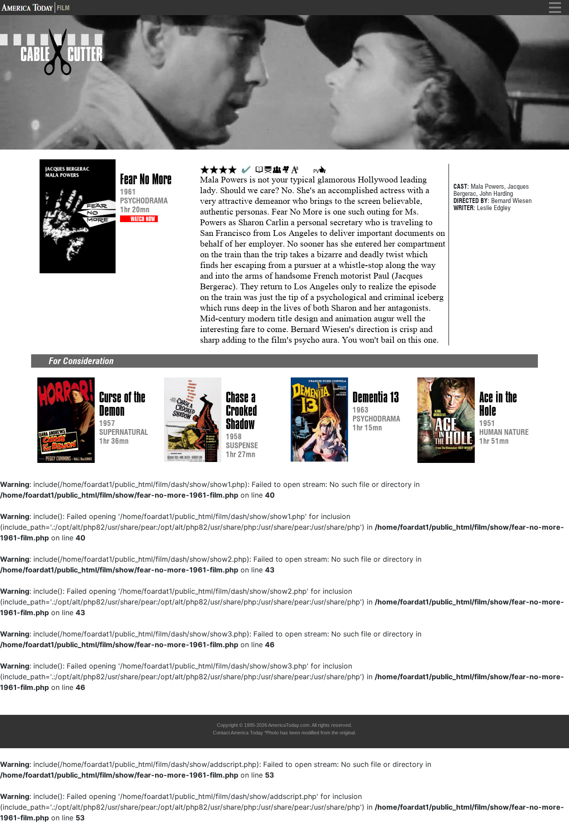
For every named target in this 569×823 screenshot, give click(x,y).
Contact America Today (238, 732)
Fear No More (146, 179)
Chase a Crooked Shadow (241, 410)
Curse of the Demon (122, 404)
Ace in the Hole (498, 404)
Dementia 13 (376, 397)
